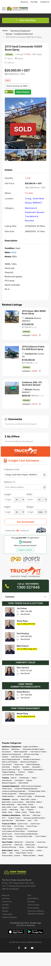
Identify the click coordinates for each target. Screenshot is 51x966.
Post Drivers (7, 764)
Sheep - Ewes (7, 812)
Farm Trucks (19, 826)
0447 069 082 (26, 636)
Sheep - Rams (35, 812)
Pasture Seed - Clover (24, 853)
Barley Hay (19, 842)
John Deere (19, 780)
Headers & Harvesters (31, 759)
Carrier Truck (22, 824)
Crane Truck (35, 824)
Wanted (5, 908)
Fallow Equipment (20, 752)
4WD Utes (36, 815)
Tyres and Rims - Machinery (12, 775)
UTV (36, 820)
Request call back (25, 550)
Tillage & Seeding (8, 772)
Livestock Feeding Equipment (26, 789)
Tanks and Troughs (24, 796)
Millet (4, 853)
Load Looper (7, 914)
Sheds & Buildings (33, 764)
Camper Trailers (14, 818)
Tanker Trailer (7, 836)
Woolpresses (40, 796)
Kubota (29, 780)
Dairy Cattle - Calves (25, 804)
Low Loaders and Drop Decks (13, 831)
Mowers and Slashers (28, 762)
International (7, 780)
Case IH (13, 778)
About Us (24, 2)
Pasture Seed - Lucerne (11, 855)
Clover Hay (41, 842)
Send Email (25, 614)
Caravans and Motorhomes (34, 818)
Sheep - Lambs (21, 812)
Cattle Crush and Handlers (31, 786)
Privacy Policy (33, 908)
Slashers (16, 767)
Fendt (34, 778)
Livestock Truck (21, 829)
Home (5, 31)
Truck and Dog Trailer (24, 836)
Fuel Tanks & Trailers (38, 752)
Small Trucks (7, 834)
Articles (5, 911)
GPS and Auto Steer (31, 754)
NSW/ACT (37, 203)
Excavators (6, 752)
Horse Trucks (32, 826)
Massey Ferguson (9, 783)
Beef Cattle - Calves (28, 799)
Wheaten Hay (42, 847)
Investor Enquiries (9, 917)
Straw (21, 847)
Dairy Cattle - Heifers (28, 807)
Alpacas (15, 799)
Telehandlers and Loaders (33, 770)
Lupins (39, 850)
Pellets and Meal (29, 855)
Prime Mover (33, 831)
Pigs (22, 810)
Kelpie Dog (14, 810)
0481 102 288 (26, 611)
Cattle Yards (7, 789)
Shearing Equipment (27, 794)
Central (40, 354)
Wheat (40, 855)
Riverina (37, 318)
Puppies (30, 810)
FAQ (29, 895)
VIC (23, 357)
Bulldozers (16, 749)
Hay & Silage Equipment (11, 759)
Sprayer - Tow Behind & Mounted (19, 34)
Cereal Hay (30, 842)
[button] (9, 92)
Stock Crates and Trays (11, 770)
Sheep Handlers (8, 796)
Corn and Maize (28, 850)
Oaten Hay (18, 845)
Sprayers (25, 767)
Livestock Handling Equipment (14, 791)
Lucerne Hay (7, 845)
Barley (16, 850)
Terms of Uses (33, 905)
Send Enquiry (22, 92)
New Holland (23, 783)
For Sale (5, 905)
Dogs (41, 807)
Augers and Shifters (30, 747)
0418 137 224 (26, 671)
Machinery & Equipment (20, 31)
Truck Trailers (40, 836)
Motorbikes (20, 820)
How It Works (32, 898)
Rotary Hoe (19, 764)
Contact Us (44, 2)
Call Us (10, 63)
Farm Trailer (6, 826)
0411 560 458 (26, 695)
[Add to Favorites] (40, 335)
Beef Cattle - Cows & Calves (12, 802)
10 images (37, 146)
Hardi (13, 253)
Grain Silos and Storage (20, 757)
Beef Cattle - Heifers (34, 802)
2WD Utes (26, 815)
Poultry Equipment (9, 794)
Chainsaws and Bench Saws (33, 749)
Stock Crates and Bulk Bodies (26, 834)
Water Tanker (7, 839)
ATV (3, 818)
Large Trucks (7, 829)
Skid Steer (6, 767)
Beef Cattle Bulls (8, 804)
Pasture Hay (30, 845)
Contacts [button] (9, 597)
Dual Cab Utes (7, 820)
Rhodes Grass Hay (9, 847)
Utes (29, 820)
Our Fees (34, 2)
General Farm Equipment (11, 754)
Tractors (21, 772)
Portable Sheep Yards (36, 791)
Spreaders (36, 767)
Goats (4, 810)
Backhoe (5, 749)
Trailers (31, 772)
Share (20, 59)
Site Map (31, 902)
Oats (11, 853)
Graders (5, 757)
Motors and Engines (10, 762)
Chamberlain (24, 778)
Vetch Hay (31, 847)
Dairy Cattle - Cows (9, 807)
